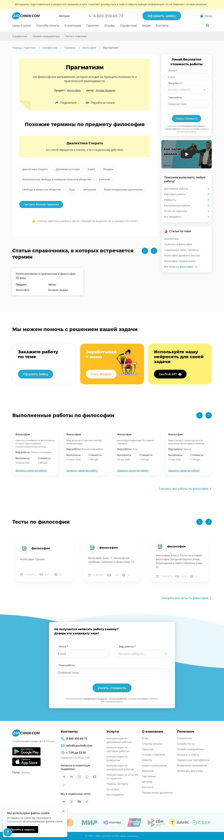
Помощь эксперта (117, 783)
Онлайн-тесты (185, 743)
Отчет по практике (175, 211)
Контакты (162, 25)
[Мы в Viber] (79, 777)
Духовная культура (68, 169)
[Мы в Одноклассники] (71, 801)
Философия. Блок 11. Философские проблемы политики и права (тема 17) (111, 559)
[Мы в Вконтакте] (71, 777)
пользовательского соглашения (193, 126)
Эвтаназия (89, 189)
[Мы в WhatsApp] (87, 777)
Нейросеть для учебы (190, 770)
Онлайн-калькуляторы (46, 36)
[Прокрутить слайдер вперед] (154, 251)
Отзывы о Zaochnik (153, 754)
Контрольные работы (177, 205)
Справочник (128, 25)
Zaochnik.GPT (168, 374)
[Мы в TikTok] (87, 801)
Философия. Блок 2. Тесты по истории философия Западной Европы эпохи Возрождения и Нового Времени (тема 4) (179, 561)
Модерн (108, 169)
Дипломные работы (176, 188)
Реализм (104, 179)
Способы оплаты (47, 25)
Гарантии (92, 25)
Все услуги (113, 789)
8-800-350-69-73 (76, 738)
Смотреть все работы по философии (183, 489)
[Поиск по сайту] (207, 25)
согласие (196, 129)
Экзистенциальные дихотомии (123, 189)
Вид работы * (176, 83)
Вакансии (147, 770)
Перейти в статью (103, 103)
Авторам (64, 15)
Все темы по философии (178, 266)
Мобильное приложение (192, 765)
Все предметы (172, 216)
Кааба (91, 169)
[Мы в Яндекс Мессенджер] (64, 784)
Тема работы (175, 97)
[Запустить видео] (186, 154)
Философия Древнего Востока (182, 255)
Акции (146, 25)
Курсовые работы (175, 194)
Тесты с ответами (76, 36)
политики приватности (173, 129)
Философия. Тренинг (32, 559)
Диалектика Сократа (35, 169)
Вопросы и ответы (188, 754)
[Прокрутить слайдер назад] (145, 251)
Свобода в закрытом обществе (41, 189)
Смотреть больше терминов (41, 204)
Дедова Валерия (105, 90)
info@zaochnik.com (79, 745)
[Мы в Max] (95, 777)
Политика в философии (178, 244)
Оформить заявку (162, 16)
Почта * (173, 70)
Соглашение (14, 821)
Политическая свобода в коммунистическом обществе (56, 179)
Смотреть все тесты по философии (184, 598)
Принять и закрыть (22, 829)
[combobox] (186, 90)
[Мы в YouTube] (79, 801)
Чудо (72, 189)
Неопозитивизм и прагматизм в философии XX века (46, 276)
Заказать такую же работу (31, 470)
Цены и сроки (21, 25)
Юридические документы (157, 792)
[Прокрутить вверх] (216, 825)
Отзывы (109, 25)
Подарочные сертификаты (193, 760)
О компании (72, 25)
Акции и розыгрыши (154, 765)
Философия (74, 90)
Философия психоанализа (179, 261)
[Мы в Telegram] (64, 777)
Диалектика (171, 238)
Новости (147, 760)
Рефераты (170, 199)
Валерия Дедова (58, 290)
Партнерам (149, 776)
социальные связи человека (181, 249)
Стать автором (101, 374)
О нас (145, 738)
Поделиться (68, 103)
